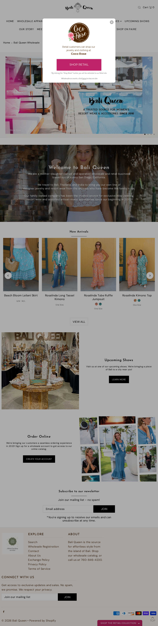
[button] (112, 22)
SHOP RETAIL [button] (79, 64)
